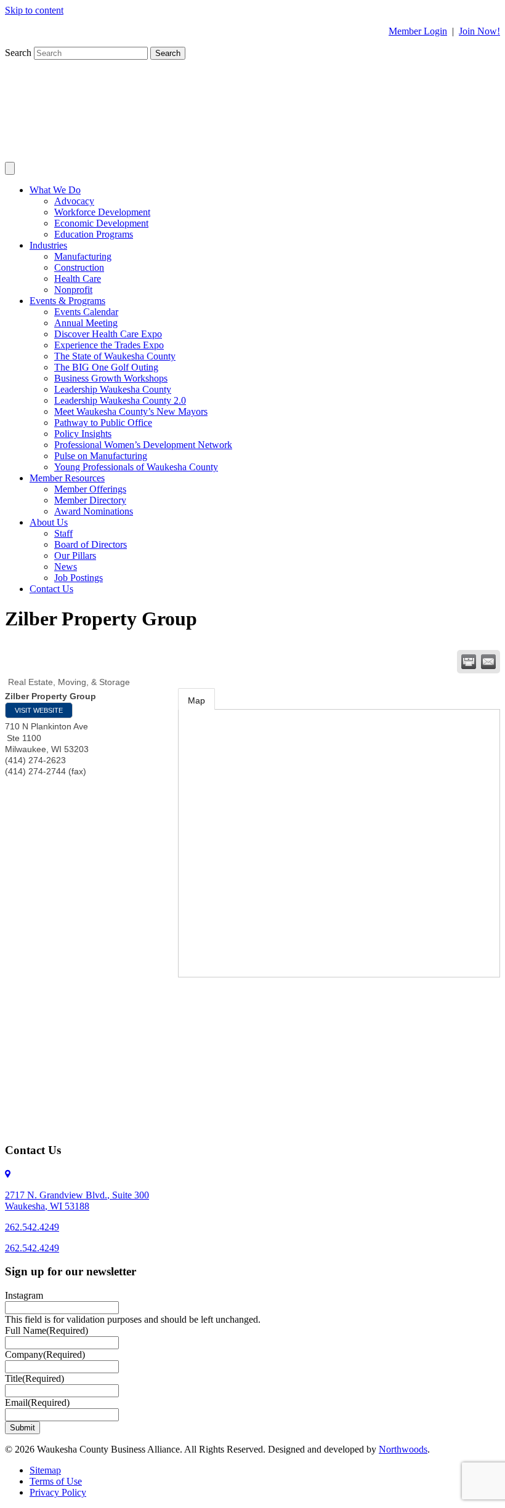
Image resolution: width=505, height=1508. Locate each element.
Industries (48, 245)
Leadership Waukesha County (112, 389)
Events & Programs (67, 300)
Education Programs (93, 234)
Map (196, 700)
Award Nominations (93, 511)
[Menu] (10, 168)
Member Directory (90, 500)
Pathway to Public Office (103, 422)
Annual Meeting (86, 323)
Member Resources (67, 478)
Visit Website (39, 710)
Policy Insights (82, 433)
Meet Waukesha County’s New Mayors (131, 411)
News (65, 566)
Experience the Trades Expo (109, 345)
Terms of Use (56, 1481)
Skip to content (34, 10)
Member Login (418, 31)
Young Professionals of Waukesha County (136, 467)
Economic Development (101, 223)
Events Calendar (86, 312)
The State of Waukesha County (115, 356)
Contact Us (51, 589)
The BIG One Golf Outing (106, 367)
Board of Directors (90, 544)
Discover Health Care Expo (108, 334)
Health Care (77, 278)
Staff (63, 533)
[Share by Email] (488, 661)
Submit (22, 1427)
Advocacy (74, 201)
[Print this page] (468, 661)
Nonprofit (73, 289)
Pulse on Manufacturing (100, 456)
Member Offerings (90, 489)
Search (19, 52)
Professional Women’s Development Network (143, 444)
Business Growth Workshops (111, 378)
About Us (49, 522)
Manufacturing (82, 256)
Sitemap (45, 1470)
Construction (79, 267)
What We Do (55, 190)
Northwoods (403, 1449)
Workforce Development (102, 212)
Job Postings (78, 577)
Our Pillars (75, 555)
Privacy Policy (58, 1492)
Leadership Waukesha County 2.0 (120, 400)
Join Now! (479, 31)
